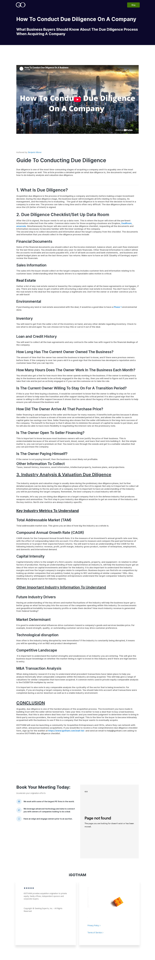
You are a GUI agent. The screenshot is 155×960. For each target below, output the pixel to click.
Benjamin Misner (35, 152)
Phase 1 (118, 307)
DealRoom (126, 223)
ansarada (21, 226)
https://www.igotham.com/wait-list (66, 730)
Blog (133, 5)
